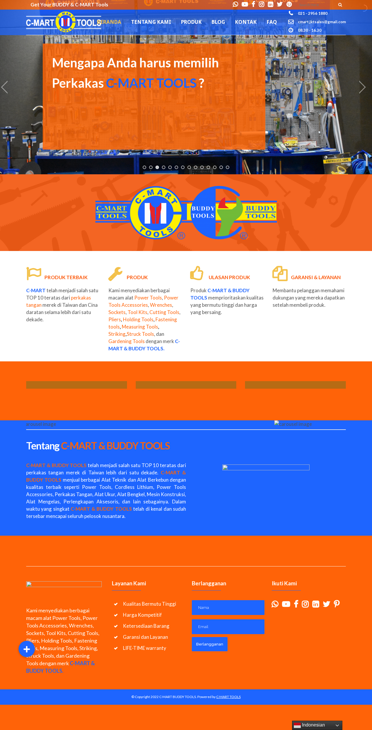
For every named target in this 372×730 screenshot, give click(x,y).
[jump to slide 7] (183, 167)
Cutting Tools (164, 312)
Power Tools (148, 298)
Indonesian (313, 724)
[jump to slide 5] (170, 167)
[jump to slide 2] (151, 167)
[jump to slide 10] (202, 167)
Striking (117, 334)
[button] (27, 649)
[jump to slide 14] (227, 167)
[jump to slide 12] (215, 167)
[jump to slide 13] (221, 167)
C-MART (217, 290)
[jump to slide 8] (189, 167)
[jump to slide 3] (157, 167)
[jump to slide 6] (176, 167)
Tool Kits (137, 312)
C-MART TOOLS (228, 697)
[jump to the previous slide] (10, 87)
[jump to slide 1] (144, 167)
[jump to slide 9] (195, 167)
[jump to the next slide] (362, 87)
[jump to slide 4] (163, 167)
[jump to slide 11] (208, 167)
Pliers (114, 319)
